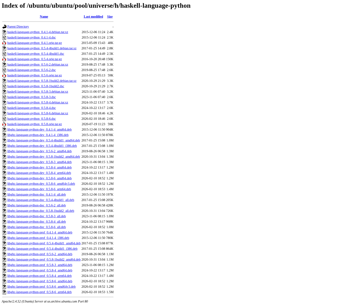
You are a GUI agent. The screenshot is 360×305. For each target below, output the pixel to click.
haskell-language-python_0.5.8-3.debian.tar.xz (37, 91)
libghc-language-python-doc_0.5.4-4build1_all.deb (40, 200)
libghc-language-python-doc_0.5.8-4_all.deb (36, 221)
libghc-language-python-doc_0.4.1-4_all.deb (36, 194)
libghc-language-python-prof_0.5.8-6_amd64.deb (39, 281)
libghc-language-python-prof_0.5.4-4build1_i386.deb (42, 248)
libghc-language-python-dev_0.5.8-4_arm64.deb (39, 173)
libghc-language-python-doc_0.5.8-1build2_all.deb (40, 210)
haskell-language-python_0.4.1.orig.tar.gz (34, 43)
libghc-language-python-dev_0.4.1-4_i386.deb (38, 135)
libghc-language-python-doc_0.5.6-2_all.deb (36, 205)
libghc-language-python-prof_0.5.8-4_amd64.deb (39, 270)
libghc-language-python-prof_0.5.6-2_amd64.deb (39, 254)
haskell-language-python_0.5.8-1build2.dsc (35, 86)
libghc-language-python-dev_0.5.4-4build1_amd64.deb (43, 140)
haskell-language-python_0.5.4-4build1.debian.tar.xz (41, 48)
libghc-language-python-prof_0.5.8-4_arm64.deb (39, 276)
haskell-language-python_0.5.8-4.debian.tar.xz (37, 102)
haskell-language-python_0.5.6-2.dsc (31, 70)
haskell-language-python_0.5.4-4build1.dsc (35, 53)
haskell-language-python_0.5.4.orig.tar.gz (34, 59)
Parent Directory (18, 26)
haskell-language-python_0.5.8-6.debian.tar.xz (37, 113)
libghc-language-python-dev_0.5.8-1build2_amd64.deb (43, 156)
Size (110, 16)
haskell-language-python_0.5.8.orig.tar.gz (34, 124)
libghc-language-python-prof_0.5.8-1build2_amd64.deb (44, 259)
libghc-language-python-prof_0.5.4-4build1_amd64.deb (44, 243)
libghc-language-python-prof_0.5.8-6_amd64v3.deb (41, 286)
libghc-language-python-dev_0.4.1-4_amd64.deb (39, 129)
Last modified (93, 16)
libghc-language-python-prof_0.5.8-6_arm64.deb (39, 292)
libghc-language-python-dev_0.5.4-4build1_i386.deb (42, 146)
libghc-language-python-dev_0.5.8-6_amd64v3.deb (41, 183)
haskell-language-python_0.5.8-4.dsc (31, 108)
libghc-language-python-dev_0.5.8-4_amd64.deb (39, 167)
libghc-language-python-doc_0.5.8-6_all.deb (36, 227)
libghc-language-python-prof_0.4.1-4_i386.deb (38, 238)
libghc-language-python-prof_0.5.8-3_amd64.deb (39, 265)
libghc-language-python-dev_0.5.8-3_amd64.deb (39, 162)
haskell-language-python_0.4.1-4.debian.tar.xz (37, 32)
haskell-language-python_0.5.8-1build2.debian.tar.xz (41, 80)
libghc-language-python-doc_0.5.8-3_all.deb (36, 216)
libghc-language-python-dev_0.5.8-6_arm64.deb (39, 189)
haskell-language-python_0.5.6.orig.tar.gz (34, 75)
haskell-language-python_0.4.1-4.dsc (31, 37)
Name (44, 16)
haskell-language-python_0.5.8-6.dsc (31, 118)
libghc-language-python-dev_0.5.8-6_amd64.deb (39, 178)
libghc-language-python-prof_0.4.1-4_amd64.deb (39, 232)
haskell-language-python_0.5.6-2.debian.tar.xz (37, 64)
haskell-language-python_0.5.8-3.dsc (31, 97)
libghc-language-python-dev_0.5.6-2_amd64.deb (39, 151)
